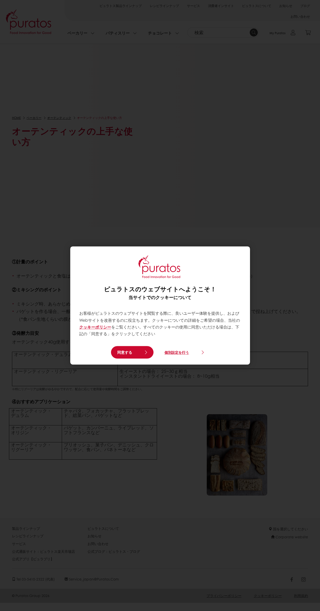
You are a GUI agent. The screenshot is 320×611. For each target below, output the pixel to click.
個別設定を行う (176, 352)
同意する (124, 352)
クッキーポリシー (95, 327)
